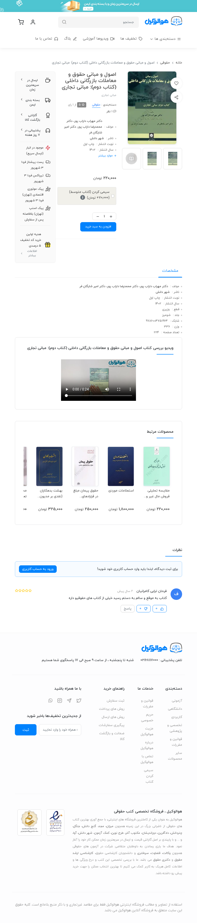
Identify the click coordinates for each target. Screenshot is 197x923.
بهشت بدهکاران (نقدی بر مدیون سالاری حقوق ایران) (51, 493)
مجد (101, 826)
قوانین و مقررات (176, 742)
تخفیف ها (128, 38)
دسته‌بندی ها (164, 38)
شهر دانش (97, 138)
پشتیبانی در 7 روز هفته (32, 132)
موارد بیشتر (105, 156)
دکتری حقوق (161, 860)
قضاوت (155, 853)
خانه (179, 62)
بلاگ (67, 38)
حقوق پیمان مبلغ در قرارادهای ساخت (85, 493)
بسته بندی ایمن (32, 102)
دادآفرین (163, 833)
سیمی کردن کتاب (148, 776)
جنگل (76, 826)
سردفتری (143, 853)
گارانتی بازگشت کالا (32, 117)
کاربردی (176, 717)
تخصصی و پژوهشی (174, 728)
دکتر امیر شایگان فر (92, 286)
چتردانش (176, 833)
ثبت (26, 730)
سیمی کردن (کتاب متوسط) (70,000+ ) (89, 195)
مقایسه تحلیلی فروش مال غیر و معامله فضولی (158, 493)
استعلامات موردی (121, 490)
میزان (109, 826)
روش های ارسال (113, 717)
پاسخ (127, 608)
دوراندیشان (149, 833)
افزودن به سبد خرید (98, 227)
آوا (75, 833)
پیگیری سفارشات (111, 725)
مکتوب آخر (132, 833)
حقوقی (165, 62)
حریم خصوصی (147, 717)
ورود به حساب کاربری (38, 569)
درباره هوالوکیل (147, 745)
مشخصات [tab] (170, 270)
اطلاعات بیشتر (32, 253)
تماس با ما (43, 38)
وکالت (167, 853)
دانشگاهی (175, 709)
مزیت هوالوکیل (147, 731)
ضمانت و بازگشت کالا (111, 736)
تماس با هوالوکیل (147, 759)
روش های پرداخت (111, 709)
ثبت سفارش (115, 700)
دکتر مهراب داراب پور (88, 121)
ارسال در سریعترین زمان (32, 85)
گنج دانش (89, 826)
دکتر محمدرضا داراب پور (122, 286)
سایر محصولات (175, 756)
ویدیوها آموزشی (95, 38)
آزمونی (177, 700)
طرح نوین (117, 833)
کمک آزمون (102, 833)
